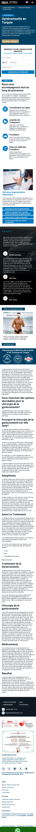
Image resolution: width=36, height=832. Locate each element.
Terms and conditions (8, 826)
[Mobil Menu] (32, 2)
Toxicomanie (6, 792)
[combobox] (5, 62)
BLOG (21, 702)
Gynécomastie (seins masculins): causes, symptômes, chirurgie (15, 338)
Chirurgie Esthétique (24, 7)
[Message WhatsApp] (18, 829)
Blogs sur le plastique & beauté (13, 309)
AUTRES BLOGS (9, 344)
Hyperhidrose (6, 807)
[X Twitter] (20, 768)
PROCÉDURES (23, 705)
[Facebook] (15, 768)
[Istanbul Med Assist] (9, 4)
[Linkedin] (26, 768)
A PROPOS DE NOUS (9, 702)
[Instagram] (3, 768)
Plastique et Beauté (12, 315)
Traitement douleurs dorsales (11, 799)
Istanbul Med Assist (9, 7)
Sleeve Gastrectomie (8, 804)
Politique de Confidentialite (25, 826)
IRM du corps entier (8, 787)
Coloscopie (5, 790)
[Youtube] (9, 768)
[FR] (27, 2)
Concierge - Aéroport (10, 41)
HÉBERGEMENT (8, 705)
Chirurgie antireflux (7, 802)
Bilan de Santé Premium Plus (10, 785)
